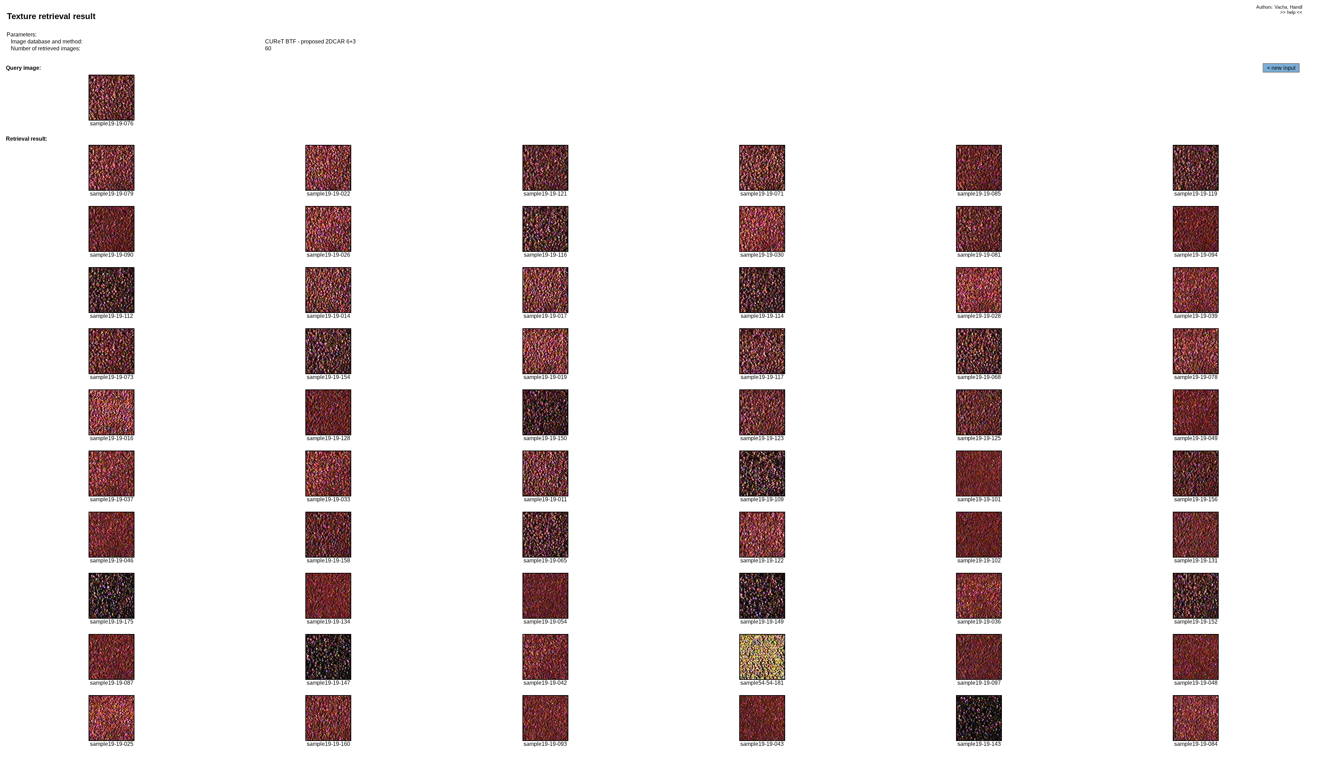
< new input (1281, 68)
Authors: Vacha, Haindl (1279, 7)
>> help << (1291, 12)
